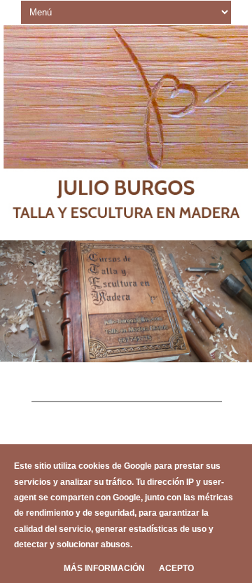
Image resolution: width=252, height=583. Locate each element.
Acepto (176, 568)
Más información (104, 568)
